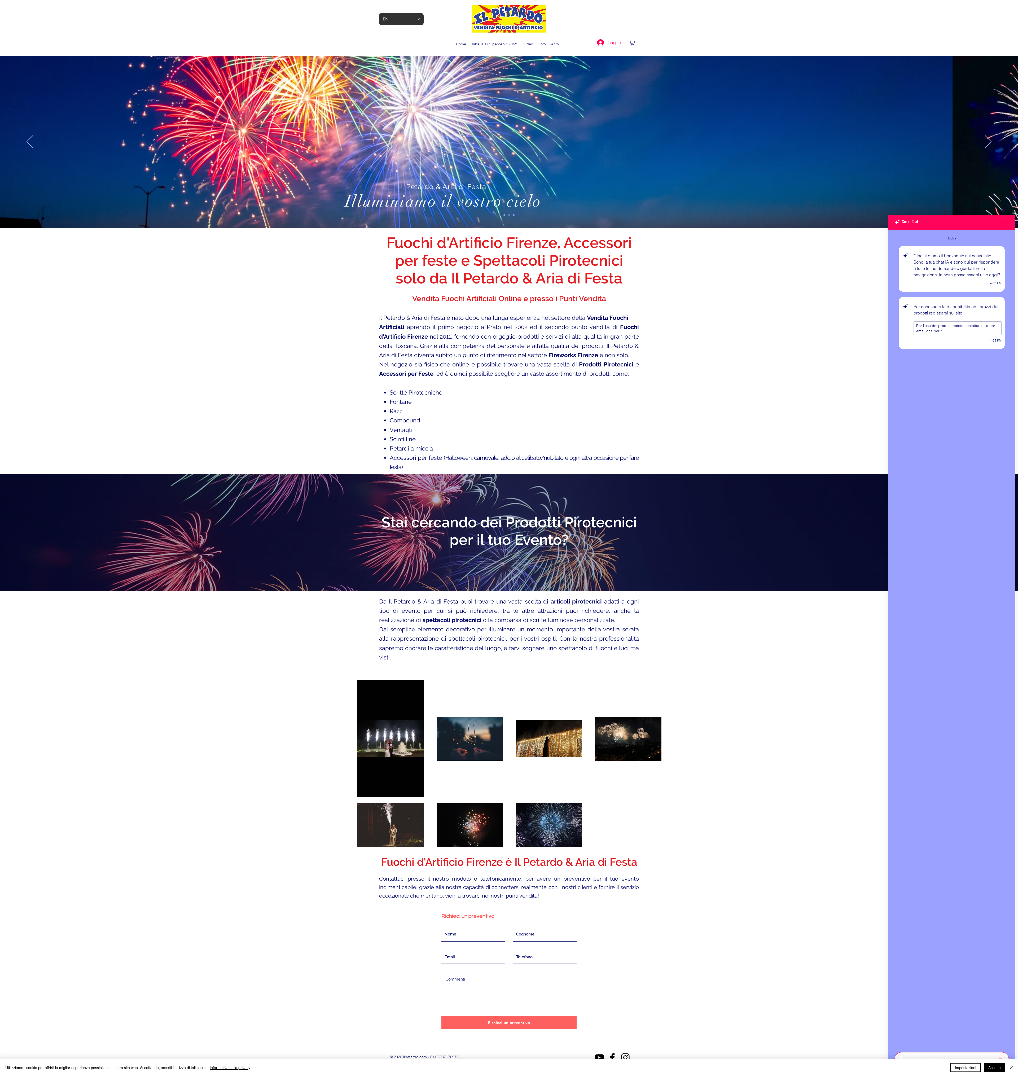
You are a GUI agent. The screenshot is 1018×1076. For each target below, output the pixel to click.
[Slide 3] (514, 215)
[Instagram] (625, 1057)
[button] (632, 42)
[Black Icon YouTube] (599, 1057)
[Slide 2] (509, 215)
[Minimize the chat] (1004, 222)
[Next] (988, 142)
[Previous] (30, 142)
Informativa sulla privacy (230, 1067)
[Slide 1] (504, 215)
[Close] (1011, 1067)
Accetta (994, 1067)
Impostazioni (965, 1067)
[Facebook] (612, 1057)
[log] (951, 639)
